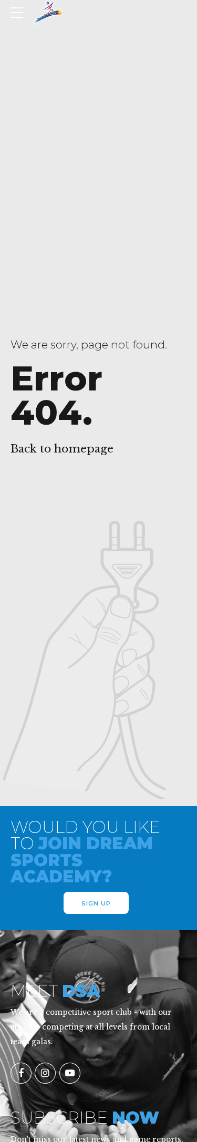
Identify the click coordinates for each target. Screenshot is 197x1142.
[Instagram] (45, 1073)
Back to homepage (62, 449)
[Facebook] (21, 1073)
